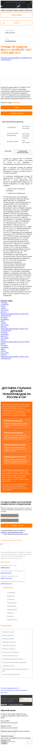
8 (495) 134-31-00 (6, 578)
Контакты (10, 616)
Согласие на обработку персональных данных (14, 690)
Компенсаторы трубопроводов (12, 659)
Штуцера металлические (10, 652)
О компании (11, 592)
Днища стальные (7, 635)
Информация (11, 606)
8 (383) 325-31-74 (6, 583)
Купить (17, 107)
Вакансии (10, 613)
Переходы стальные (8, 642)
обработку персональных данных (12, 532)
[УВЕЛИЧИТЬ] (16, 59)
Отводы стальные (8, 632)
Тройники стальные (8, 645)
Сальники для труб (8, 666)
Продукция (10, 596)
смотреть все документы (17, 374)
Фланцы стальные (8, 638)
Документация (12, 609)
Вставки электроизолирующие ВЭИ (14, 662)
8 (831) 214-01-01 (10, 32)
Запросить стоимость (17, 113)
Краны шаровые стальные (11, 674)
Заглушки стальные (8, 649)
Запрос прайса (16, 15)
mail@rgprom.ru (10, 41)
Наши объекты (12, 619)
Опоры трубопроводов (10, 655)
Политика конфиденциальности (10, 688)
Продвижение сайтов (15, 704)
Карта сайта (4, 692)
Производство (12, 603)
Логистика (10, 599)
